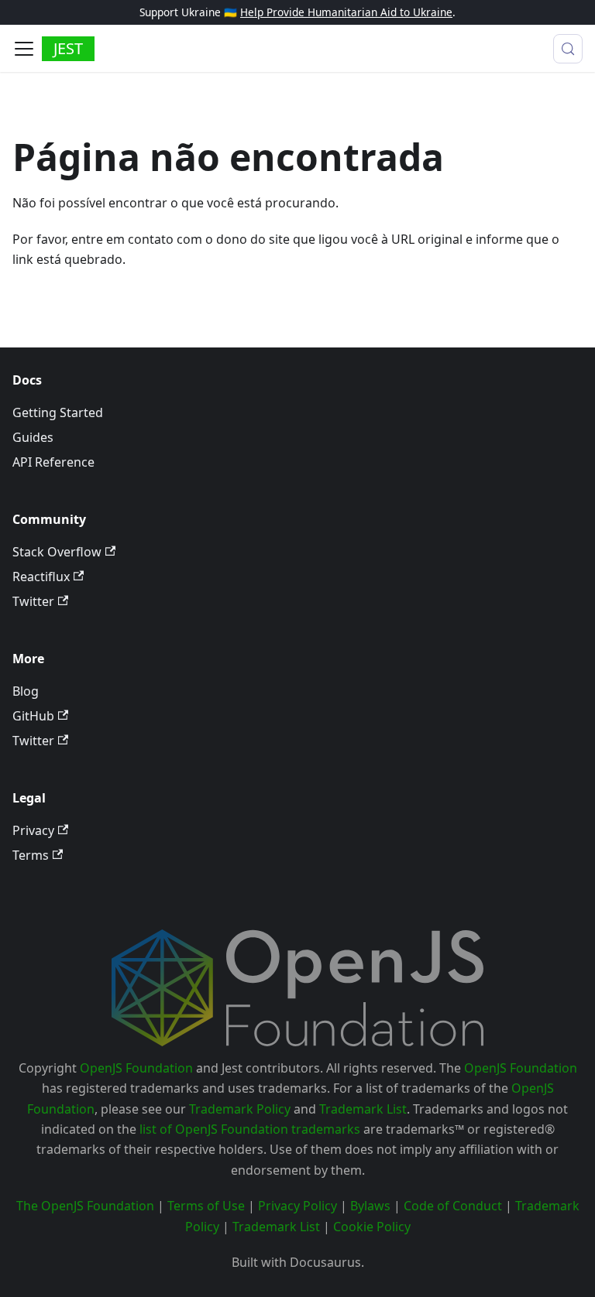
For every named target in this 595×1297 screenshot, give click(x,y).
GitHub (33, 715)
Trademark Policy (240, 1108)
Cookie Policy (372, 1226)
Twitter (33, 601)
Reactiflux (41, 576)
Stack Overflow (56, 551)
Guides (32, 437)
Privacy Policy (297, 1205)
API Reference (53, 462)
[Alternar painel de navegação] (24, 48)
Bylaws (370, 1205)
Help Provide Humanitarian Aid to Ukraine (346, 12)
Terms (30, 855)
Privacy (33, 830)
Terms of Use (206, 1205)
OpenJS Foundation (136, 1067)
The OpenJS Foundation (85, 1205)
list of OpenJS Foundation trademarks (249, 1129)
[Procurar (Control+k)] (568, 48)
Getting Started (57, 412)
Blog (25, 691)
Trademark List (363, 1108)
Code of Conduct (453, 1205)
